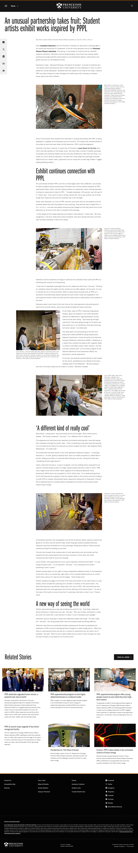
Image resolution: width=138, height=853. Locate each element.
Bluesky (110, 803)
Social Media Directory (115, 807)
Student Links (76, 788)
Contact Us (7, 780)
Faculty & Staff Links (78, 792)
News (13, 6)
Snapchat (111, 792)
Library (74, 780)
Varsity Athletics (43, 788)
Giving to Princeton (44, 792)
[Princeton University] (13, 845)
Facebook (111, 780)
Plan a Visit (41, 780)
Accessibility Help (9, 784)
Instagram (111, 788)
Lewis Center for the (87, 148)
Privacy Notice (130, 846)
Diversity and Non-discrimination (12, 821)
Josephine (48, 46)
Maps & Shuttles (43, 784)
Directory (7, 788)
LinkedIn (110, 795)
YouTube (110, 799)
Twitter (110, 784)
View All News (123, 657)
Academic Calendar (78, 784)
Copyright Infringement (119, 846)
